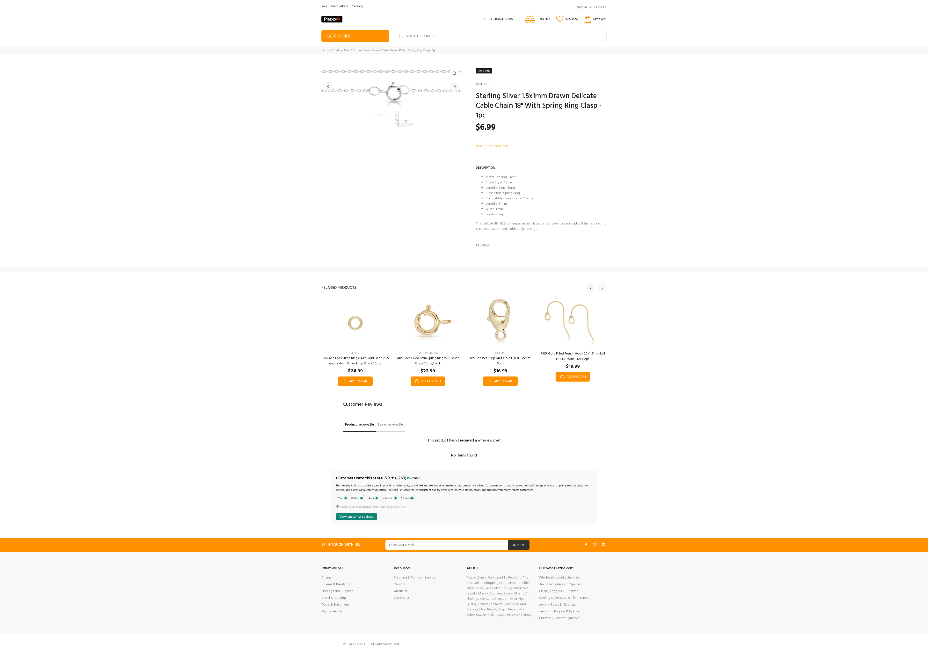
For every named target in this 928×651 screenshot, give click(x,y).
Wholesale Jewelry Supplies (559, 577)
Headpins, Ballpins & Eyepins (559, 611)
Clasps (500, 353)
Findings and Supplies (337, 591)
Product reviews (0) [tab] (359, 424)
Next (454, 86)
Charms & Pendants (335, 584)
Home (325, 50)
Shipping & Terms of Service (414, 577)
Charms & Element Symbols (559, 618)
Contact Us (402, 598)
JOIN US (519, 545)
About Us (400, 591)
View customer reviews (356, 517)
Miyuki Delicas (331, 611)
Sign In (582, 7)
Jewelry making (427, 353)
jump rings (355, 353)
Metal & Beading (333, 598)
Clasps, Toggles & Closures (558, 591)
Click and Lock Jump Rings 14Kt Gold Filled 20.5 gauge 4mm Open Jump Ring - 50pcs (355, 360)
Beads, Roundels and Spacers (560, 584)
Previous (328, 86)
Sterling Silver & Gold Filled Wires (563, 598)
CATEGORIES (338, 36)
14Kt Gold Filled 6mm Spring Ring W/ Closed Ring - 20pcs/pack (427, 360)
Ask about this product (492, 146)
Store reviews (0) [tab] (390, 424)
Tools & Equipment (335, 605)
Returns (399, 584)
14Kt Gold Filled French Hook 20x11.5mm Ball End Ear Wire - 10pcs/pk (573, 356)
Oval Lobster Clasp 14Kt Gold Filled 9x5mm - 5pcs (500, 360)
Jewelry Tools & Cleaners (557, 605)
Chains (326, 577)
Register (600, 7)
